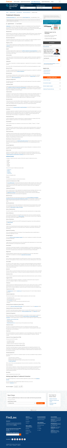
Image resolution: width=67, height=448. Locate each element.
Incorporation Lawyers (47, 82)
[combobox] (28, 8)
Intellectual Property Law (26, 12)
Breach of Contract (53, 398)
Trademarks (8, 26)
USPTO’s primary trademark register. (16, 237)
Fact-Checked (19, 23)
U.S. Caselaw (39, 428)
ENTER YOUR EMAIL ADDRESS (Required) (12, 432)
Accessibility (27, 421)
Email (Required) (46, 58)
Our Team (27, 419)
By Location (27, 428)
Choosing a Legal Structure (53, 404)
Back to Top (34, 410)
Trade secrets (9, 173)
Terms (7, 445)
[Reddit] (22, 439)
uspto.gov (36, 306)
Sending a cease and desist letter (12, 319)
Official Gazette (21, 216)
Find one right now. (46, 46)
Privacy (10, 445)
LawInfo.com (53, 430)
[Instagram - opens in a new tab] (20, 439)
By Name (27, 433)
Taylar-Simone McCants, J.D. (11, 17)
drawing (10, 300)
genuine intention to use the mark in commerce (15, 154)
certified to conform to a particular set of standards (17, 87)
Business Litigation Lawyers (48, 86)
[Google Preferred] (25, 439)
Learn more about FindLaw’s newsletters (49, 63)
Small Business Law (19, 12)
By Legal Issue (28, 430)
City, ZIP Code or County (40, 5)
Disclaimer (14, 445)
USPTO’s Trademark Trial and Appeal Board (29, 50)
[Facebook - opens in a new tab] (12, 439)
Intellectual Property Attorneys (48, 89)
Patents (8, 170)
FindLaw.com (53, 419)
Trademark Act (10, 290)
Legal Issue (22, 5)
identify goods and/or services (22, 140)
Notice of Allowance (20, 71)
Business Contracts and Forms (54, 401)
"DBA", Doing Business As (16, 77)
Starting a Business (47, 70)
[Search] (60, 2)
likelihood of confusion (11, 192)
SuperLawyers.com (54, 423)
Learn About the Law (40, 425)
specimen (8, 45)
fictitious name (32, 76)
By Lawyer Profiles (28, 431)
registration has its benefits (26, 254)
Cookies (19, 445)
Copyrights (9, 172)
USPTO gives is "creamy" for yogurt (17, 207)
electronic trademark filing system (17, 306)
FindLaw (7, 12)
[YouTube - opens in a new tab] (15, 439)
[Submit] (59, 60)
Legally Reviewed (10, 23)
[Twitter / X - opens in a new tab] (17, 439)
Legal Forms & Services (40, 419)
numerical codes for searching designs (20, 107)
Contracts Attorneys (46, 79)
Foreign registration (12, 361)
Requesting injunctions (11, 322)
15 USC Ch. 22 (19, 290)
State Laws (39, 426)
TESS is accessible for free (26, 311)
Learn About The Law (12, 12)
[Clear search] (35, 8)
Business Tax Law (47, 71)
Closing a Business (47, 73)
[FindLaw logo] (9, 2)
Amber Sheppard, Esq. (26, 17)
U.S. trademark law (11, 182)
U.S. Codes (39, 430)
